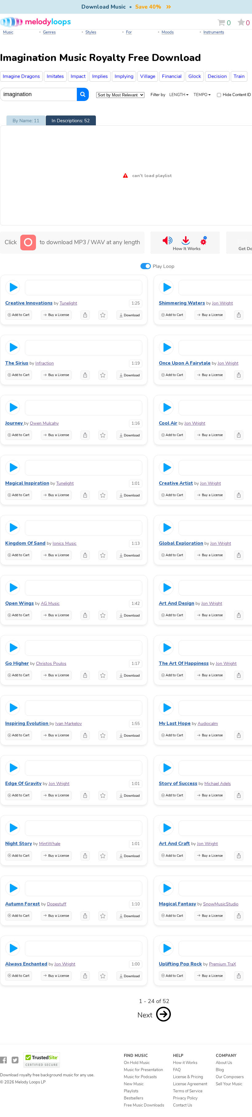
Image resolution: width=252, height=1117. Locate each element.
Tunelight (68, 303)
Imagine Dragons (21, 76)
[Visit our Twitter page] (15, 1060)
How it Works (185, 1063)
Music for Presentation (143, 1070)
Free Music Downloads (144, 1105)
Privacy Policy (185, 1098)
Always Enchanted (26, 964)
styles (90, 32)
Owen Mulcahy (44, 423)
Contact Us (182, 1105)
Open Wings (19, 603)
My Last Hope (175, 723)
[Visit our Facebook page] (3, 1060)
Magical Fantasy (177, 904)
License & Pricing (188, 1077)
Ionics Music (65, 543)
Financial (172, 76)
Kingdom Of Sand (25, 543)
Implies (100, 76)
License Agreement (190, 1084)
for (129, 32)
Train (239, 76)
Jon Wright (222, 303)
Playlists (131, 1091)
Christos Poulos (51, 663)
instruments (213, 32)
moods (168, 32)
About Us (224, 1063)
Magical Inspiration (27, 483)
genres (49, 32)
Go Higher (17, 663)
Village (147, 76)
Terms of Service (188, 1091)
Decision (217, 76)
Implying (124, 76)
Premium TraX (222, 964)
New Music (134, 1084)
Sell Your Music (229, 1084)
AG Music (50, 603)
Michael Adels (217, 784)
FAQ (177, 1070)
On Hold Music (137, 1063)
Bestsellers (133, 1098)
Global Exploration (181, 543)
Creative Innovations (29, 303)
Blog (220, 1070)
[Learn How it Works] (185, 243)
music (8, 32)
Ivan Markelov (68, 723)
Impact (78, 76)
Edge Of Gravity (23, 783)
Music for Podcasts (140, 1077)
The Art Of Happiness (184, 663)
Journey (14, 423)
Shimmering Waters (182, 303)
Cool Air (168, 423)
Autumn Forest (22, 904)
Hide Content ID (237, 95)
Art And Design (176, 603)
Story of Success (178, 783)
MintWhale (49, 844)
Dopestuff (56, 904)
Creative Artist (176, 483)
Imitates (55, 76)
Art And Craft (174, 843)
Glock (194, 76)
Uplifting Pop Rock (180, 964)
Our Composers (230, 1077)
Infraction (44, 363)
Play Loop (163, 266)
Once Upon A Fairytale (185, 363)
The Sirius (16, 363)
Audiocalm (208, 723)
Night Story (18, 843)
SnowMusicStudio (220, 904)
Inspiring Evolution (27, 723)
